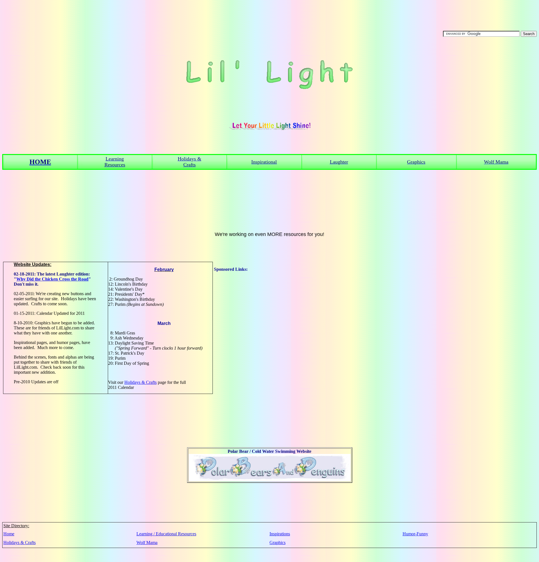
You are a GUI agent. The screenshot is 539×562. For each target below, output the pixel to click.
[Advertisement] (236, 356)
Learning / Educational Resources (166, 533)
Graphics (278, 542)
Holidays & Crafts (140, 382)
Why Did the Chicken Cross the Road (52, 279)
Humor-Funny (415, 533)
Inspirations (280, 533)
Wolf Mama (146, 542)
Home (8, 533)
